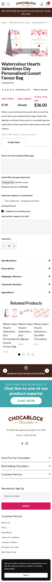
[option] (26, 42)
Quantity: (6, 239)
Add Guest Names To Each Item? (17, 195)
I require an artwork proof (17, 211)
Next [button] (32, 51)
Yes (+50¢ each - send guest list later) (22, 201)
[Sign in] (41, 4)
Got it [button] (26, 575)
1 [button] (26, 51)
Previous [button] (19, 51)
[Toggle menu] (3, 4)
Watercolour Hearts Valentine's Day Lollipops (25, 331)
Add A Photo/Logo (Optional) (15, 177)
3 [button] (28, 354)
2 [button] (24, 354)
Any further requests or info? (15, 216)
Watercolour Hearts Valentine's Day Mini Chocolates (41, 331)
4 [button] (33, 354)
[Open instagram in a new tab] (27, 443)
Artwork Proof (8, 206)
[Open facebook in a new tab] (22, 443)
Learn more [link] (9, 569)
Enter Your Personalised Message (18, 155)
